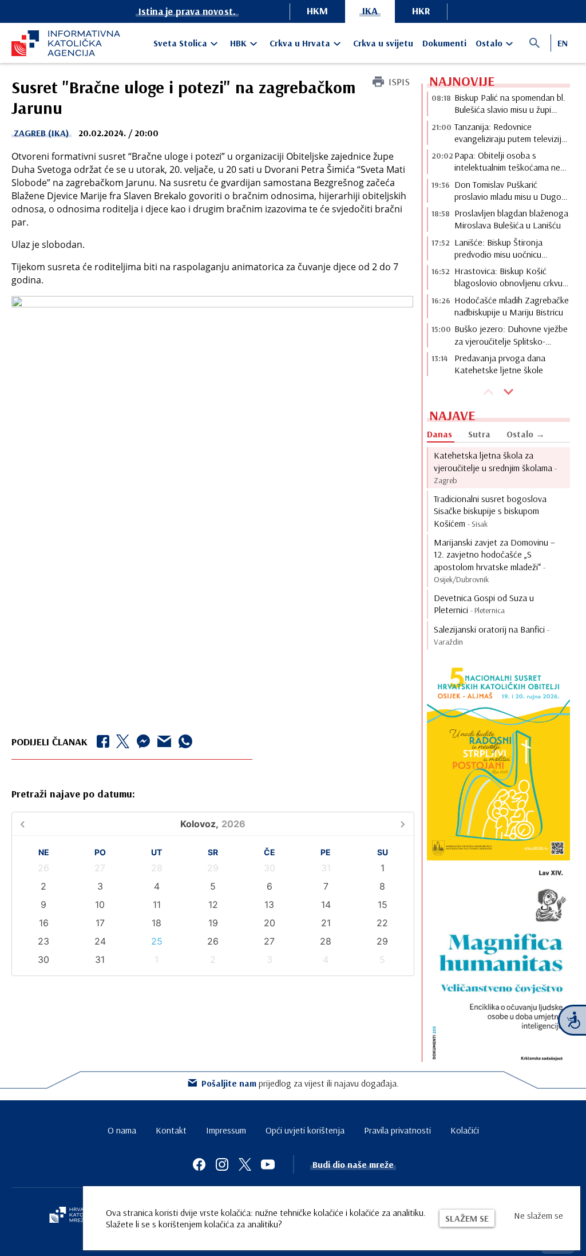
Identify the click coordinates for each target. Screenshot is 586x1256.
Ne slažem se (538, 1215)
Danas (439, 434)
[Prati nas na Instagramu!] (222, 1164)
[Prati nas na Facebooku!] (199, 1164)
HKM (317, 10)
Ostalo (489, 43)
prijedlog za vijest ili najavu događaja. (300, 1083)
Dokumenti (444, 43)
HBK (238, 43)
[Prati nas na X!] (245, 1164)
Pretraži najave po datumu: (73, 793)
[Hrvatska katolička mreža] (74, 1216)
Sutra (479, 434)
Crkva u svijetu (383, 43)
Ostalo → (525, 434)
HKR (421, 10)
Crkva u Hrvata (300, 43)
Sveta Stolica (180, 43)
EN (562, 43)
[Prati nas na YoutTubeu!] (268, 1164)
